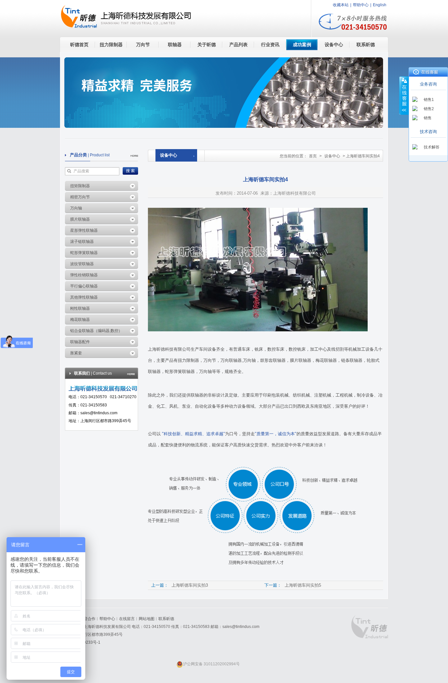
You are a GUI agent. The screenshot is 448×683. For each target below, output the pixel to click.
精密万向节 (80, 197)
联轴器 (175, 44)
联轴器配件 (80, 342)
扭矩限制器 (80, 186)
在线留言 (127, 618)
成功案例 (302, 44)
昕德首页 (79, 44)
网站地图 (146, 618)
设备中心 (334, 44)
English (379, 5)
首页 (313, 156)
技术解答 (431, 147)
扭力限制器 (111, 44)
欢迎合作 (87, 618)
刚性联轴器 (80, 308)
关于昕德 (206, 44)
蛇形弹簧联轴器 (84, 252)
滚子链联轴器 (82, 241)
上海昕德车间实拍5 (303, 585)
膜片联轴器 (80, 219)
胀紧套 (76, 353)
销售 (428, 118)
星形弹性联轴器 (84, 230)
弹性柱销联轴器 (84, 275)
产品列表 (238, 44)
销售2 (429, 109)
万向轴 (76, 208)
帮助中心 (361, 5)
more (134, 156)
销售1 (429, 99)
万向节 (143, 44)
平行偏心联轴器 (84, 286)
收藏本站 (341, 5)
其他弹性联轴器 (84, 297)
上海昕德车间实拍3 (190, 585)
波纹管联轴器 (82, 264)
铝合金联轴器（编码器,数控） (96, 330)
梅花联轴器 (80, 319)
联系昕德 (365, 44)
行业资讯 (270, 44)
